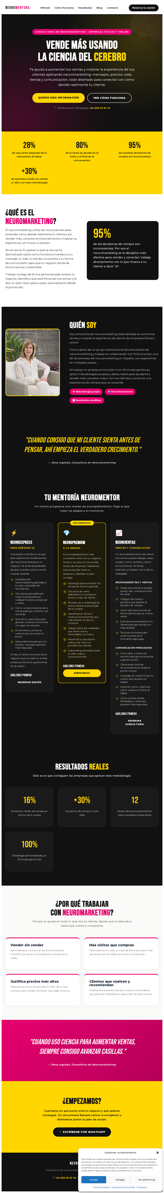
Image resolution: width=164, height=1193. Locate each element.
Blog (99, 7)
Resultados (85, 7)
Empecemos (82, 673)
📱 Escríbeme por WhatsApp (82, 1131)
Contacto (112, 7)
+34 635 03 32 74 (100, 108)
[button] (157, 1152)
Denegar (120, 1179)
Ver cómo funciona (109, 97)
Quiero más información (58, 97)
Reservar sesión (29, 682)
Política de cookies (101, 1187)
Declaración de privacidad (123, 1187)
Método (45, 7)
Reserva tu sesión (143, 7)
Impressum (142, 1187)
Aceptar (94, 1179)
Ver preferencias (146, 1179)
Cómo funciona (64, 7)
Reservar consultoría (134, 722)
